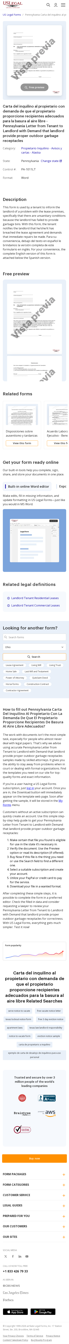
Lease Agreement (14, 665)
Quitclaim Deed (40, 677)
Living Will (36, 665)
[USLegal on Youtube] (27, 1256)
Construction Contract (38, 684)
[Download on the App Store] (15, 1311)
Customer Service (16, 1195)
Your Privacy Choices (13, 1335)
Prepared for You (16, 1216)
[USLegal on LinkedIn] (20, 1256)
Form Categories (16, 1185)
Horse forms (12, 684)
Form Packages (14, 1174)
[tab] (27, 486)
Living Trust (55, 665)
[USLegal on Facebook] (13, 1256)
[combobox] (34, 637)
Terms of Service (35, 1335)
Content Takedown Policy (15, 1340)
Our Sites (10, 1237)
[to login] (56, 5)
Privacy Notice (53, 1335)
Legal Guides (12, 1205)
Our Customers (15, 1226)
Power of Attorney (15, 677)
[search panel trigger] (48, 5)
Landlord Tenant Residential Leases (35, 598)
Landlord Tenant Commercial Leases (35, 605)
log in (30, 788)
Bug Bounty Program (41, 1340)
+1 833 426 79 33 (15, 1271)
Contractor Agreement (17, 690)
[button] (63, 5)
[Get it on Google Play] (43, 1311)
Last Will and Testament (36, 671)
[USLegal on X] (5, 1256)
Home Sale (11, 671)
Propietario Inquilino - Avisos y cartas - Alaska (41, 150)
